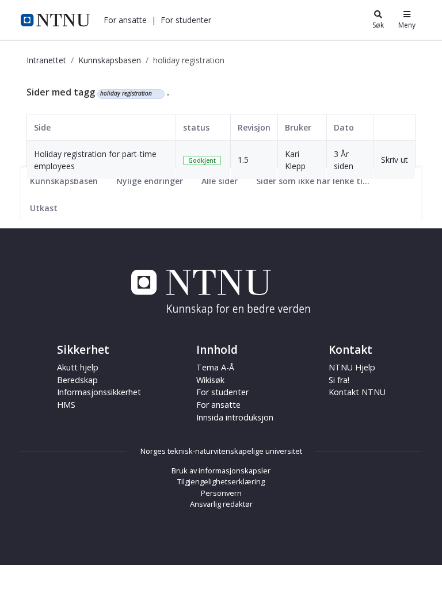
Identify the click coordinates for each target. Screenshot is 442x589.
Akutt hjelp (77, 367)
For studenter (222, 392)
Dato (344, 127)
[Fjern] (157, 93)
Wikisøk (210, 379)
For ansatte (218, 404)
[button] (125, 20)
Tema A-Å (215, 367)
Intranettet (46, 60)
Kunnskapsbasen (109, 60)
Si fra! (339, 379)
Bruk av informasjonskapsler (221, 470)
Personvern (221, 493)
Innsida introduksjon (234, 417)
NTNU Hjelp (352, 367)
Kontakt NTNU (357, 392)
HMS (66, 404)
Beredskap (77, 379)
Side (42, 127)
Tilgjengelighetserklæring (221, 481)
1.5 (243, 159)
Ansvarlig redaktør (221, 504)
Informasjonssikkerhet (99, 392)
